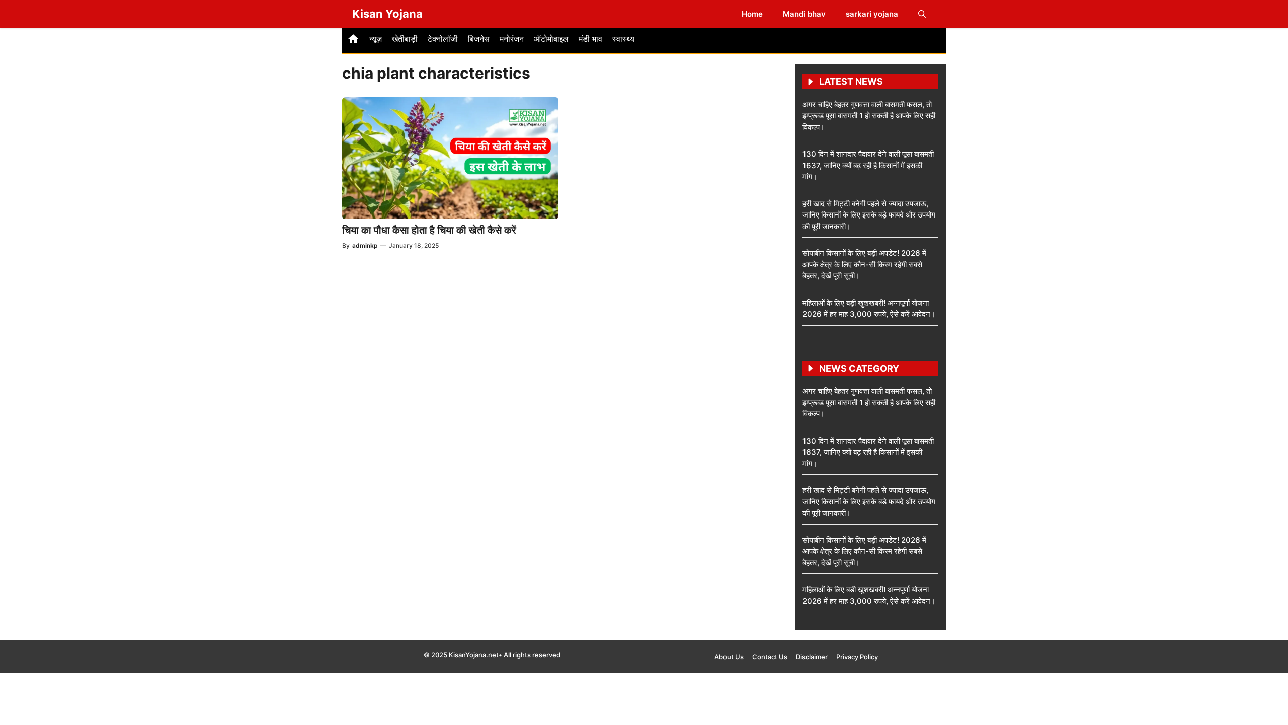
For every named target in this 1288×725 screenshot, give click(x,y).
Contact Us (769, 656)
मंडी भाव (590, 39)
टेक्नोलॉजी (443, 39)
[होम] (353, 40)
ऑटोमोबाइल (551, 39)
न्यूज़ (375, 39)
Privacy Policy (857, 656)
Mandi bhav (804, 14)
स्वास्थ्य (623, 39)
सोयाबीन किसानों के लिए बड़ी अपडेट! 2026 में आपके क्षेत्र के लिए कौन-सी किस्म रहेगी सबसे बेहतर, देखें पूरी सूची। (864, 264)
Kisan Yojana (387, 13)
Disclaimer (812, 656)
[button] (922, 14)
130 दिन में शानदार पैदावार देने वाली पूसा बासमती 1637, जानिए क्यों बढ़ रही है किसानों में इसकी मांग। (868, 165)
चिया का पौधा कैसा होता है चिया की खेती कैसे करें (429, 230)
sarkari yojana (872, 14)
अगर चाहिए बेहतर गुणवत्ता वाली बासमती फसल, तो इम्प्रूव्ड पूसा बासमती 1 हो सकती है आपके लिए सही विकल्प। (868, 116)
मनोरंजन (512, 39)
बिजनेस (479, 39)
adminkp (365, 245)
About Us (729, 656)
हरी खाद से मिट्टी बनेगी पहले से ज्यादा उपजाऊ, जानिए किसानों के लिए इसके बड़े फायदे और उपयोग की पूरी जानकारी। (868, 215)
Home (752, 14)
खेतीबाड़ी (405, 39)
